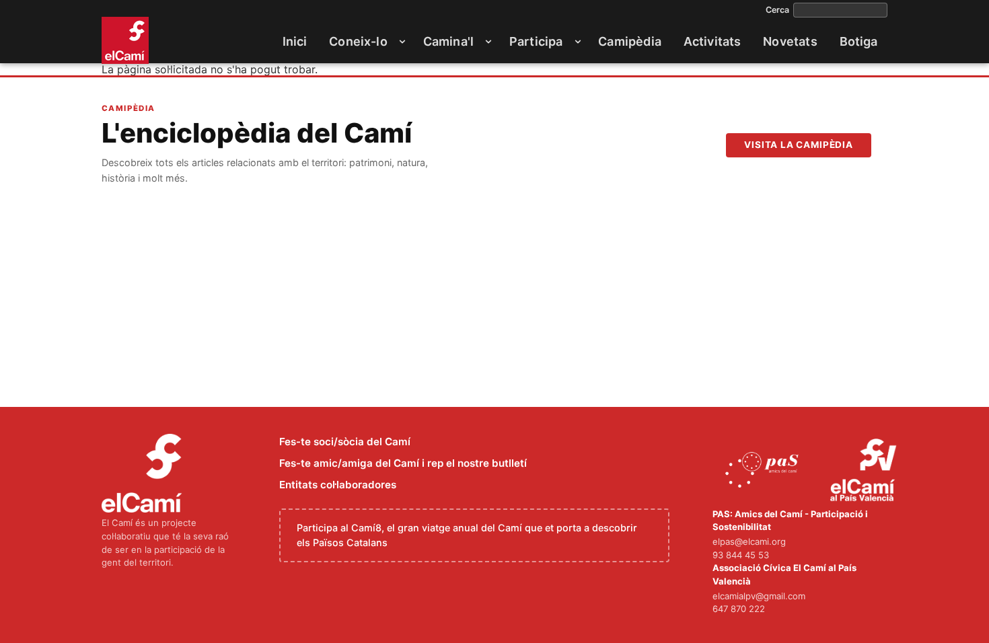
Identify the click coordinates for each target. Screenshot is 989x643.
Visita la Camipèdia (798, 144)
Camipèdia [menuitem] (629, 41)
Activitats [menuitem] (712, 41)
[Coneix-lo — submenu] (402, 41)
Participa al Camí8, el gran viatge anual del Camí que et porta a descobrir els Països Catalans (467, 535)
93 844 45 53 (740, 555)
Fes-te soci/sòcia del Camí (344, 441)
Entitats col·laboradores (337, 484)
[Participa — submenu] (578, 41)
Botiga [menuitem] (859, 41)
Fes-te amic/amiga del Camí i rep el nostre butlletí (403, 463)
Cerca (777, 10)
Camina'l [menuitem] (448, 41)
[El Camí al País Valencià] (865, 471)
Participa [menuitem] (536, 41)
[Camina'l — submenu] (488, 41)
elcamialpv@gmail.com (758, 596)
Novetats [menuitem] (790, 41)
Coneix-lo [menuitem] (358, 41)
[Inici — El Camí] (125, 40)
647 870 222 (738, 608)
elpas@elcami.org (749, 541)
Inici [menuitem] (295, 41)
